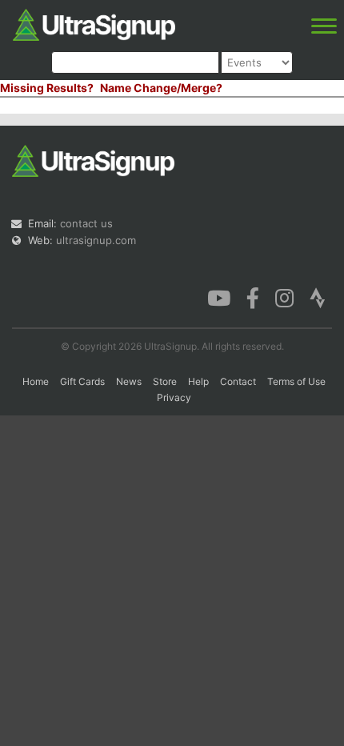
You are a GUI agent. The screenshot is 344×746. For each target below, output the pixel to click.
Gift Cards (82, 381)
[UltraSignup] (94, 23)
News (129, 381)
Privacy (174, 397)
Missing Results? (47, 87)
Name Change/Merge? (161, 87)
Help (198, 381)
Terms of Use (296, 381)
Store (165, 381)
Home (35, 381)
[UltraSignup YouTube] (219, 297)
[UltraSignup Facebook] (253, 297)
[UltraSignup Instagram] (284, 297)
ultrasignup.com (96, 240)
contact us (86, 223)
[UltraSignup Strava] (317, 297)
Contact (238, 381)
